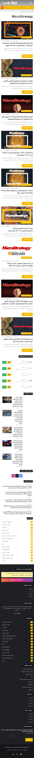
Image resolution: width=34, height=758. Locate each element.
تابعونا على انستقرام (16, 580)
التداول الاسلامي (5, 547)
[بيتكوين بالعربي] (10, 3)
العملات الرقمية (5, 525)
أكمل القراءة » (27, 56)
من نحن (31, 591)
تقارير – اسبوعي (5, 552)
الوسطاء (31, 690)
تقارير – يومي (4, 530)
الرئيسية (31, 589)
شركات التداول (5, 533)
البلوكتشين (4, 541)
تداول (4, 362)
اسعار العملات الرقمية (6, 538)
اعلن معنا (30, 597)
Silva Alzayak (4, 40)
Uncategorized (5, 549)
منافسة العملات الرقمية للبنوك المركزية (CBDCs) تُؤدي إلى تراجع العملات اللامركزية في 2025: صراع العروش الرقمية (17, 459)
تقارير (3, 560)
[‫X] (17, 614)
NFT (2, 544)
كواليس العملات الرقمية (7, 555)
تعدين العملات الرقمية (7, 558)
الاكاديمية (4, 527)
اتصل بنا (31, 594)
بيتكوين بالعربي (12, 747)
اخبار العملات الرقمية (6, 522)
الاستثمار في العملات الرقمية (8, 536)
